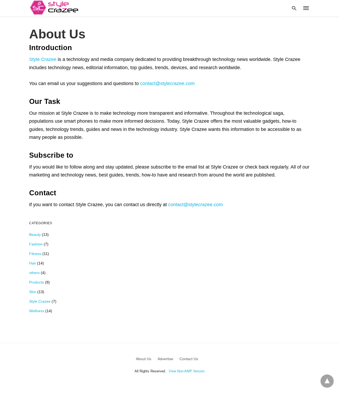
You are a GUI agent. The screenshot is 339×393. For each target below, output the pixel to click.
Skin (32, 292)
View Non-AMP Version (186, 371)
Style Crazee (42, 59)
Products (36, 282)
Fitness (35, 253)
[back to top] (327, 381)
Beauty (35, 234)
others (34, 273)
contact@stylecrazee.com (167, 83)
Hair (32, 263)
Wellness (36, 311)
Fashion (36, 244)
